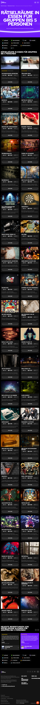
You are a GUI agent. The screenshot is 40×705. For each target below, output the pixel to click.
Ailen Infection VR (7, 503)
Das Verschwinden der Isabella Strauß (8, 207)
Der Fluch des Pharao (27, 180)
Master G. (4, 476)
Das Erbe (24, 234)
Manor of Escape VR (7, 556)
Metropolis (24, 556)
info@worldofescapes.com (8, 686)
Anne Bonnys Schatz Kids (28, 261)
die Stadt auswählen (24, 683)
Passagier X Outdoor (27, 422)
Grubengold (5, 180)
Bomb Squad (5, 422)
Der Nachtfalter (6, 529)
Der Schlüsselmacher (8, 583)
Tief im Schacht (6, 368)
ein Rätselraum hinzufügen (24, 679)
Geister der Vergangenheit (9, 126)
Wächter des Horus (7, 448)
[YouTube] (35, 672)
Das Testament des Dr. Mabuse (27, 315)
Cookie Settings (10, 698)
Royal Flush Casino (7, 342)
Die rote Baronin (6, 314)
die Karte (24, 676)
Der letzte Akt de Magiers (9, 395)
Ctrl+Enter (22, 703)
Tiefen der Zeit (25, 503)
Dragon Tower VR (7, 610)
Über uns (34, 676)
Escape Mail (5, 287)
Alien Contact (25, 395)
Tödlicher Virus (26, 73)
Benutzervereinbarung (5, 703)
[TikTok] (32, 672)
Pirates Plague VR (26, 342)
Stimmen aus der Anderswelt (29, 287)
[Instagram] (30, 672)
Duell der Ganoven (27, 476)
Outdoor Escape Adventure (10, 73)
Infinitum (4, 100)
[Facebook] (28, 672)
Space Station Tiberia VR (8, 234)
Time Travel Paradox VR (28, 529)
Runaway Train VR (26, 126)
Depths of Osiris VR (27, 100)
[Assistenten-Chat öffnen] (37, 702)
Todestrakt (24, 206)
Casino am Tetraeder (27, 153)
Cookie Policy (3, 698)
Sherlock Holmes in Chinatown (27, 583)
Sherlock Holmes (26, 610)
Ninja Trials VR (25, 368)
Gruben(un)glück (7, 153)
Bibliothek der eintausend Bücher (29, 449)
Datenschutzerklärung (5, 696)
